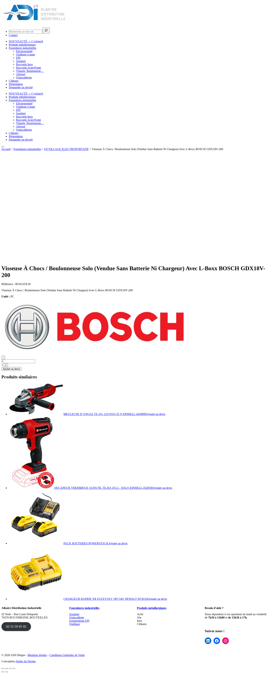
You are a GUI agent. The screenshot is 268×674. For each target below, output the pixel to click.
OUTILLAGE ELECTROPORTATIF (66, 149)
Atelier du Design (25, 661)
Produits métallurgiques (22, 44)
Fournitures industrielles (22, 47)
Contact (13, 35)
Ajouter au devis (11, 369)
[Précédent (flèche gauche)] (2, 671)
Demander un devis (21, 87)
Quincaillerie (76, 617)
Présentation (16, 84)
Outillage (74, 624)
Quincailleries (24, 77)
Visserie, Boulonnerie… (30, 70)
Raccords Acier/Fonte (28, 67)
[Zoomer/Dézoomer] (2, 668)
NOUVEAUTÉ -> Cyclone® (26, 41)
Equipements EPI (79, 620)
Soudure (21, 61)
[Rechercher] (46, 31)
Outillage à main (25, 54)
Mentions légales (37, 655)
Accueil (5, 149)
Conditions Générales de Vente (67, 655)
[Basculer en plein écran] (6, 668)
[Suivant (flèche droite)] (6, 671)
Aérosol (20, 74)
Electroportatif (24, 51)
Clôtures (13, 80)
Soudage (74, 614)
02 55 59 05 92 (16, 626)
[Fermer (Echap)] (13, 668)
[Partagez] (10, 668)
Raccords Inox (24, 64)
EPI (18, 57)
